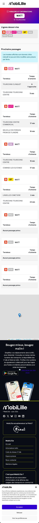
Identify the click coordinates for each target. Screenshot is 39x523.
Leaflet (12, 339)
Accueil (8, 444)
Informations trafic (12, 448)
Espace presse (11, 456)
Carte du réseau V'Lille (13, 452)
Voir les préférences (19, 518)
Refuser (19, 513)
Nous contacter (11, 460)
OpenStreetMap (27, 339)
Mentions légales (11, 464)
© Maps (18, 339)
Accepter (19, 507)
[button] (36, 487)
